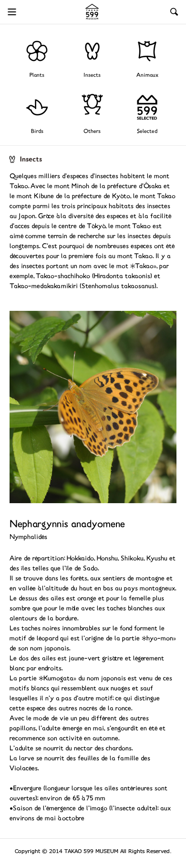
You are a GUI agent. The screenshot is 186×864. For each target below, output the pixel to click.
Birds (37, 131)
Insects (92, 75)
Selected (147, 131)
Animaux (147, 75)
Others (92, 131)
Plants (37, 75)
